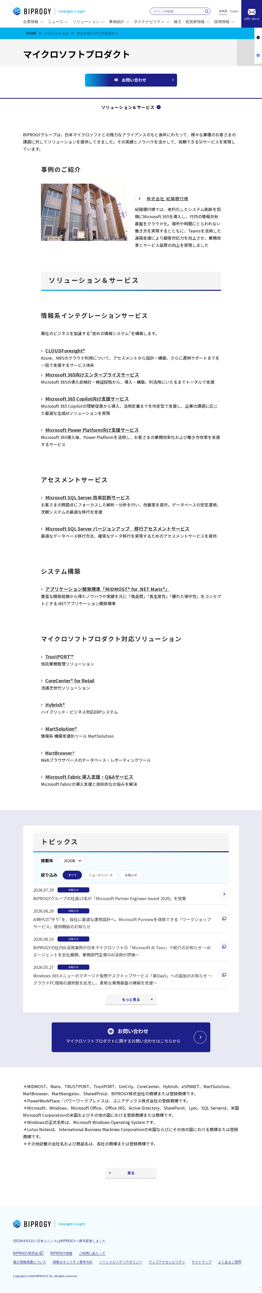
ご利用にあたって (92, 1253)
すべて (72, 875)
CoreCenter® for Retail (69, 680)
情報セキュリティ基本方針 (73, 1262)
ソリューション (57, 33)
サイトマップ (202, 1262)
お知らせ (131, 875)
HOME (31, 33)
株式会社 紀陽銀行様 (168, 198)
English (234, 11)
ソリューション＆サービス (128, 107)
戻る (131, 1172)
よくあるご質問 (229, 1262)
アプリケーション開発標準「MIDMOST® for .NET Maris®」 (107, 589)
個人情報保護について (29, 1262)
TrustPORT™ (59, 656)
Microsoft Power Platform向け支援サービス (92, 430)
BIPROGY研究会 (28, 1253)
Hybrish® (55, 704)
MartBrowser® (60, 753)
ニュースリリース (101, 875)
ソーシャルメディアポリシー (120, 1262)
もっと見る (131, 999)
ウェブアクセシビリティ (167, 1262)
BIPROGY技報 (61, 1253)
